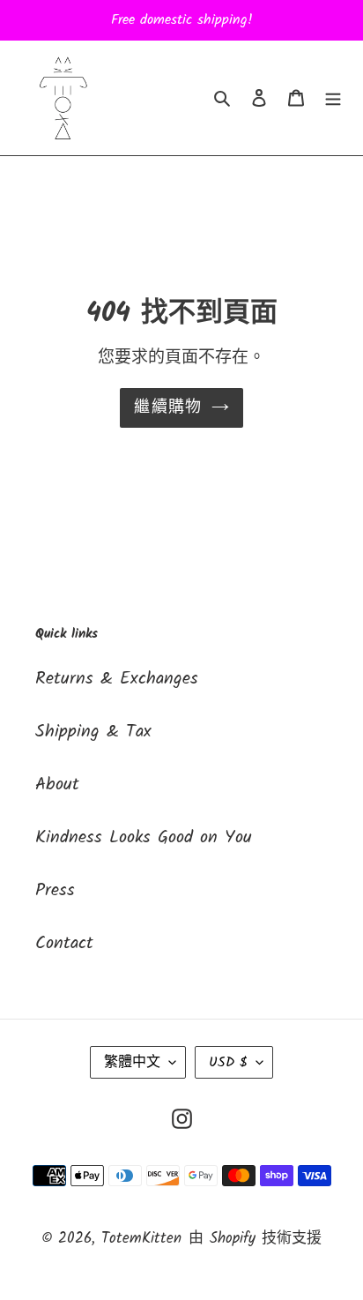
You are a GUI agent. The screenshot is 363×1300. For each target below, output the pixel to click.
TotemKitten (141, 1239)
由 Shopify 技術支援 (255, 1239)
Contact (64, 944)
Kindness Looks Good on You (143, 838)
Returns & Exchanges (116, 679)
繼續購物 (168, 408)
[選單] (333, 98)
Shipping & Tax (93, 732)
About (57, 785)
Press (55, 891)
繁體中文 (132, 1062)
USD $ (228, 1062)
